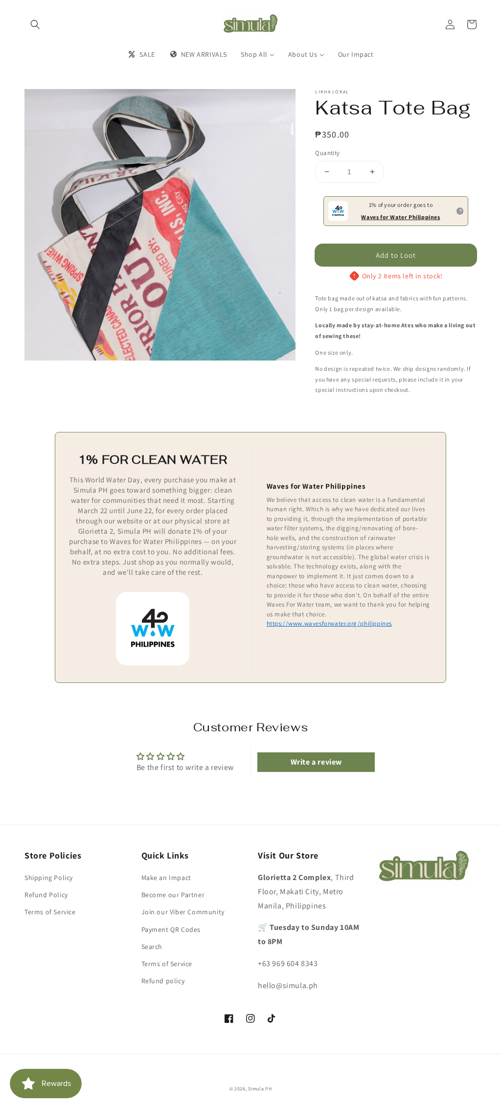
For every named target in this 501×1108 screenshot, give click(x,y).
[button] (35, 24)
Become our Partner (173, 894)
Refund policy (163, 980)
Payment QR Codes (171, 929)
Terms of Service (50, 911)
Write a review (316, 762)
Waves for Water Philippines (400, 217)
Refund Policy (46, 894)
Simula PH (260, 1088)
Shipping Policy (48, 877)
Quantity (327, 153)
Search (152, 946)
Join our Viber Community (183, 911)
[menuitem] (140, 54)
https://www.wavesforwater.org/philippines (329, 623)
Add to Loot (396, 255)
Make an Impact (166, 877)
